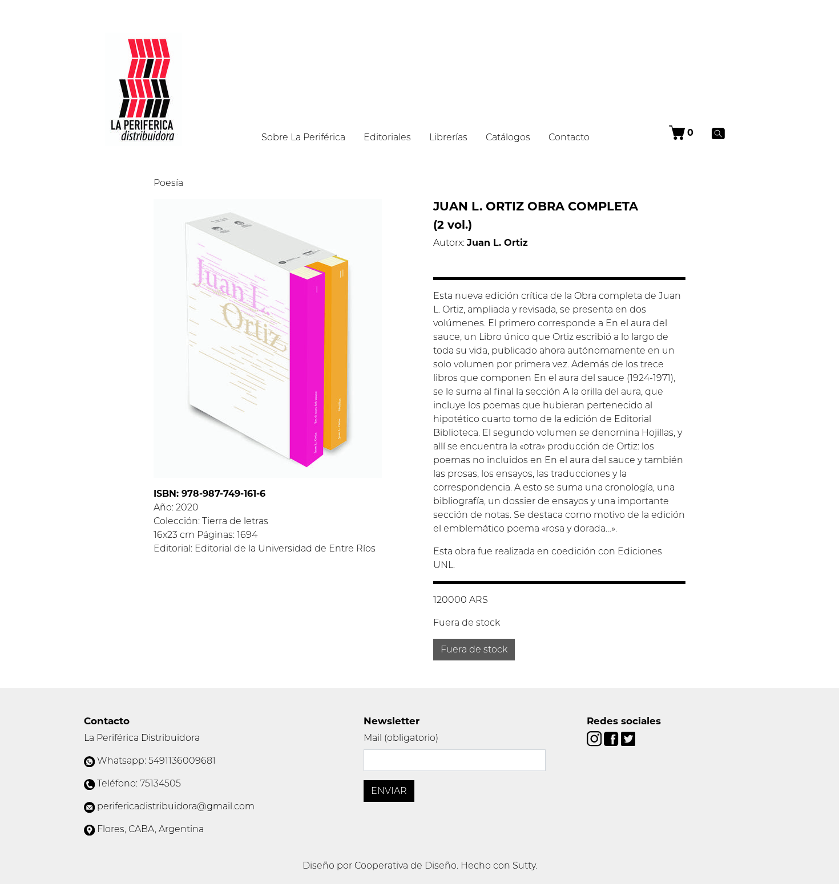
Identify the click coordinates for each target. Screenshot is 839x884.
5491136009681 (182, 760)
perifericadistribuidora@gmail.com (176, 806)
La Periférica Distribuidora (142, 737)
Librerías (448, 137)
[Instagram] (595, 738)
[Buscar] (718, 133)
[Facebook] (612, 738)
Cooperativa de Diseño (405, 865)
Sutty (524, 865)
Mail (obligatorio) (401, 737)
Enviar (389, 790)
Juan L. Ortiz (497, 242)
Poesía (168, 182)
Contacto (569, 137)
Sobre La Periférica (303, 137)
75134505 (160, 783)
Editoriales (387, 137)
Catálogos (508, 137)
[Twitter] (628, 738)
